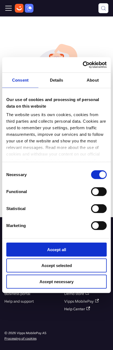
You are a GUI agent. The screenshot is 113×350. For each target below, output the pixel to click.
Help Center (74, 309)
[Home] (24, 8)
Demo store (74, 293)
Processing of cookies (20, 338)
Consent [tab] (20, 80)
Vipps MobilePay (79, 301)
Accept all (56, 249)
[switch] (99, 191)
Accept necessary (56, 281)
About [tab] (93, 80)
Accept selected (56, 265)
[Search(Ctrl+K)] (103, 8)
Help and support (19, 301)
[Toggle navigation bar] (8, 8)
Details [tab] (56, 80)
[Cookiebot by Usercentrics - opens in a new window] (83, 64)
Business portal (17, 293)
